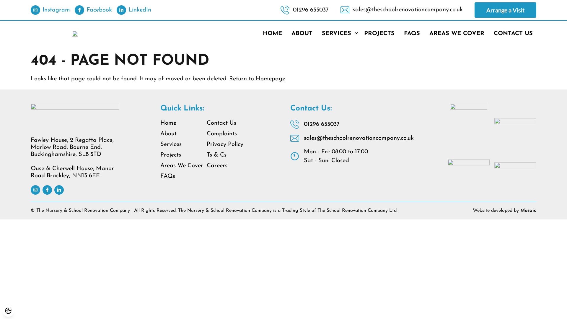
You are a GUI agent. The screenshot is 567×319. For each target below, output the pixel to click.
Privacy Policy (225, 144)
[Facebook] (47, 190)
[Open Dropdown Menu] (356, 33)
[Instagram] (35, 190)
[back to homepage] (75, 34)
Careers (217, 166)
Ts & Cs (217, 155)
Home (272, 34)
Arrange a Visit (505, 10)
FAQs (412, 34)
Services (336, 34)
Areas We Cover (456, 34)
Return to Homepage (257, 79)
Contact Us (513, 34)
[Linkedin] (59, 190)
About (301, 34)
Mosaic (528, 210)
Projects (379, 34)
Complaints (222, 134)
